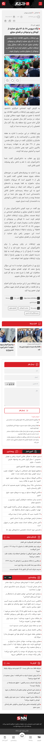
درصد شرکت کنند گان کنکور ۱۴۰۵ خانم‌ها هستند (25, 569)
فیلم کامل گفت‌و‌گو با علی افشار (30, 542)
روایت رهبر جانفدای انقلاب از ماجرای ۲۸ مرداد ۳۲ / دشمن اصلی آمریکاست (22, 548)
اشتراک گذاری (33, 302)
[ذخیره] (10, 20)
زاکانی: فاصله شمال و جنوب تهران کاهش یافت (25, 630)
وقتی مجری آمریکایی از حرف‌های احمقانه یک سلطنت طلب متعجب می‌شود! (22, 555)
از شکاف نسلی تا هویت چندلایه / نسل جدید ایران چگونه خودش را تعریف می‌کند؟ (23, 620)
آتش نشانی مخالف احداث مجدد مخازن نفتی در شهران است (22, 524)
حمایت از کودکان (24, 308)
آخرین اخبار (29, 451)
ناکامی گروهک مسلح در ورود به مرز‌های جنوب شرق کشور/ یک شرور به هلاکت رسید (23, 480)
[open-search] (3, 3)
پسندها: (8, 298)
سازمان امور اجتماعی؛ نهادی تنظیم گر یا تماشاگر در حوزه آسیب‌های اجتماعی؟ (23, 595)
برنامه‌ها (31, 740)
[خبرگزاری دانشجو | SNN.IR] (22, 3)
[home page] (22, 736)
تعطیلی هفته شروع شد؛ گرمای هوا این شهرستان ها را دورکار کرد (22, 636)
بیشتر (7, 537)
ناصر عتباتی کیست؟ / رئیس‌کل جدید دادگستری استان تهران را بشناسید (22, 588)
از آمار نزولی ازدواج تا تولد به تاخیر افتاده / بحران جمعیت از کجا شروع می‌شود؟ (22, 677)
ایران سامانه (18, 731)
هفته (10, 577)
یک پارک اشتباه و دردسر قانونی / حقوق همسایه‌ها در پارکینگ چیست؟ (23, 684)
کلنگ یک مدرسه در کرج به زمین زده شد (29, 348)
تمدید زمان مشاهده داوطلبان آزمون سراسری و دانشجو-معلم (25, 501)
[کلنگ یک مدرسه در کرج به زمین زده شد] (29, 335)
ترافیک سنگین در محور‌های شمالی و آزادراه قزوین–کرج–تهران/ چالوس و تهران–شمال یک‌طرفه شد (22, 508)
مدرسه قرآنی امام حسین (32, 313)
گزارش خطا (16, 298)
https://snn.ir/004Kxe (30, 298)
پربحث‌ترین (10, 451)
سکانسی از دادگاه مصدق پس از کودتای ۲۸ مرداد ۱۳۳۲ (22, 561)
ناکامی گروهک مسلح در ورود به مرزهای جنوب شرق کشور (23, 494)
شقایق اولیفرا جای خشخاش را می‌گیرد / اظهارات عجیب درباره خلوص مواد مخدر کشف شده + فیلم (22, 472)
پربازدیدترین (13, 740)
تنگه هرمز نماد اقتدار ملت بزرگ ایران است (27, 565)
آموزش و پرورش (28, 13)
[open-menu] (40, 3)
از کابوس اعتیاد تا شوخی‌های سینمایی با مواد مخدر (23, 582)
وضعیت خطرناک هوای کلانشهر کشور (28, 466)
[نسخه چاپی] (5, 20)
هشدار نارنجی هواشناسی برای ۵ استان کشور (25, 518)
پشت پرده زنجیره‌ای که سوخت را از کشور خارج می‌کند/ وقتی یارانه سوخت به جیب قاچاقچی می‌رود (22, 653)
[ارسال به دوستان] (14, 20)
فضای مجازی (12, 308)
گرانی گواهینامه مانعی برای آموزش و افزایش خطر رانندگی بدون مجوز (22, 706)
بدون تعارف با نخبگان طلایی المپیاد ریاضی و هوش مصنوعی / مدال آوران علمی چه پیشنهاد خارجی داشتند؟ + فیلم (23, 459)
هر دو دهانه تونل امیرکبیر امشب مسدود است (25, 625)
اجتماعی (36, 13)
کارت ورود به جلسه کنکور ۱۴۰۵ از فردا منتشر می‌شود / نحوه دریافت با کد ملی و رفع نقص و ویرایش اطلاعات (22, 613)
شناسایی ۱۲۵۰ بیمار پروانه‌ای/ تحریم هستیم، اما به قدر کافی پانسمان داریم (22, 487)
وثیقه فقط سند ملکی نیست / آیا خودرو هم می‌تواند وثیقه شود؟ (22, 670)
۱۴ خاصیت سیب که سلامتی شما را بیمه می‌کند (24, 514)
